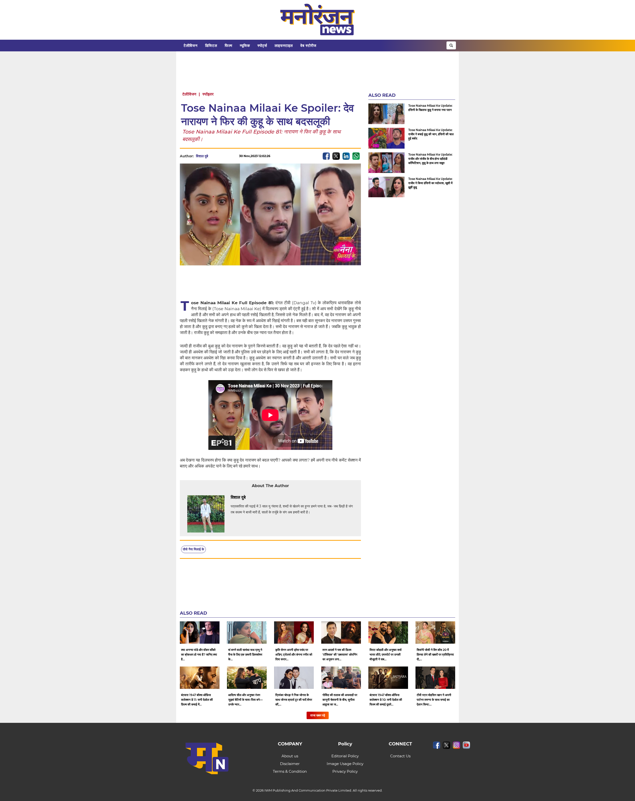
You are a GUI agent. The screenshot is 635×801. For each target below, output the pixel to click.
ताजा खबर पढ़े (317, 715)
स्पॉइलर (208, 94)
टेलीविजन (191, 45)
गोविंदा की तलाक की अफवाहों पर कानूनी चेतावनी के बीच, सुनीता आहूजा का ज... (339, 699)
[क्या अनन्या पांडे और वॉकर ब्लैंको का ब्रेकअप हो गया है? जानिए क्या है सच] (200, 632)
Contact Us (400, 756)
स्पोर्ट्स (262, 45)
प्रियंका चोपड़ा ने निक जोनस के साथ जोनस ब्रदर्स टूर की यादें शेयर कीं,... (293, 699)
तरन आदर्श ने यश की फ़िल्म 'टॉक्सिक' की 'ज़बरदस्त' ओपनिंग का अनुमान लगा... (339, 654)
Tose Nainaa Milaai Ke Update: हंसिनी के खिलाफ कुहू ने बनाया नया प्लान (430, 108)
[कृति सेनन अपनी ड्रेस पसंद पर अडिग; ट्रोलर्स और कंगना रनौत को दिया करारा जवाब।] (294, 632)
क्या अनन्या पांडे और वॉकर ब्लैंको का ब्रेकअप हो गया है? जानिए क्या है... (199, 654)
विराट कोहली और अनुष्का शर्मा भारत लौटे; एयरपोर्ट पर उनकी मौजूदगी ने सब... (386, 654)
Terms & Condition (290, 771)
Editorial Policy (345, 756)
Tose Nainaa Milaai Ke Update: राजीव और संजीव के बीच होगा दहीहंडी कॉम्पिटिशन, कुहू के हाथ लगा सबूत (430, 159)
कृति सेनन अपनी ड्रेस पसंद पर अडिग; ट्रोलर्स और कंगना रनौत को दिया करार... (293, 654)
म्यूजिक (245, 45)
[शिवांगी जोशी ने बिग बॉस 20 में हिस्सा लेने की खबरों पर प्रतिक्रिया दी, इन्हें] (435, 632)
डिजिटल (211, 45)
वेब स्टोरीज (308, 45)
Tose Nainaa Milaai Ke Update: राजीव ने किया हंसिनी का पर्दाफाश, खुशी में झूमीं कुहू (430, 183)
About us (290, 756)
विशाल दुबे (202, 156)
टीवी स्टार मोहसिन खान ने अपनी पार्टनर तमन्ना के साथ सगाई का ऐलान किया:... (434, 699)
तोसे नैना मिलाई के (193, 549)
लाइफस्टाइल (284, 45)
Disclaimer (290, 763)
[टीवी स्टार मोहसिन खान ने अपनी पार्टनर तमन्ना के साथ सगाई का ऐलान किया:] (435, 678)
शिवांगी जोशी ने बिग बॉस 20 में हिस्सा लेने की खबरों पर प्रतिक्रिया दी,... (435, 654)
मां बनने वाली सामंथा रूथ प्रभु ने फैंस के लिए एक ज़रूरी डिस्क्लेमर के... (245, 654)
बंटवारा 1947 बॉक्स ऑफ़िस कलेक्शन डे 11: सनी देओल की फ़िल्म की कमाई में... (197, 699)
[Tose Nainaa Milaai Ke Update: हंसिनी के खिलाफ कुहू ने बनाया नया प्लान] (386, 113)
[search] (451, 45)
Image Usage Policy (345, 763)
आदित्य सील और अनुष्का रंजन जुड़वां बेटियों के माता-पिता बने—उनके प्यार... (245, 699)
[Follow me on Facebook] (213, 156)
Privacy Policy (345, 771)
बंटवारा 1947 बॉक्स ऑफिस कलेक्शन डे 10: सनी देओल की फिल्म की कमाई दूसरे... (386, 699)
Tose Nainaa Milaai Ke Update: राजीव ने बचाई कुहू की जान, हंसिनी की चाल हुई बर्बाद (431, 134)
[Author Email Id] (249, 497)
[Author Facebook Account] (256, 497)
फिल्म (228, 45)
